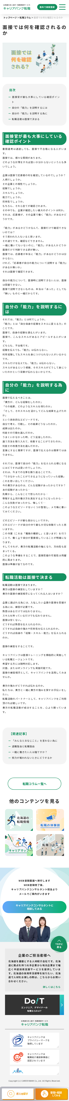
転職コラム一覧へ (35, 783)
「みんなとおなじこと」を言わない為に (34, 740)
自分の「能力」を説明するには (29, 107)
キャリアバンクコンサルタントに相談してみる (34, 907)
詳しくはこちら (52, 987)
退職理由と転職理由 (23, 746)
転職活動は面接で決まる (26, 119)
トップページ (10, 17)
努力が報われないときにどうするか (32, 757)
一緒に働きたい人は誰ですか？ (29, 752)
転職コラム (25, 17)
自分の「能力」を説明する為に (29, 113)
